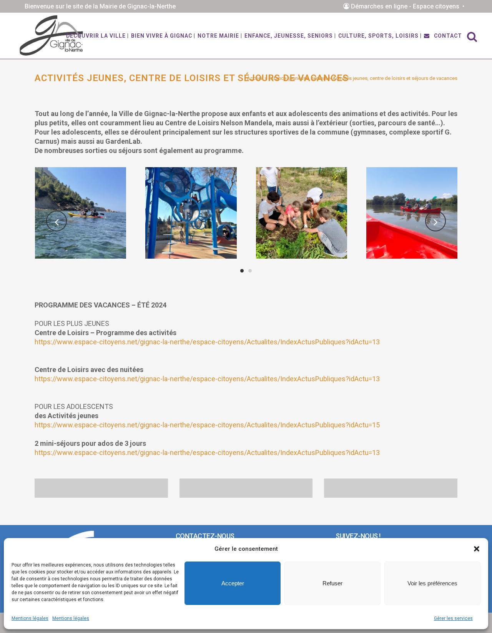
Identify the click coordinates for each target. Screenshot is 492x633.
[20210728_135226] (412, 213)
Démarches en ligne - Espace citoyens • (408, 6)
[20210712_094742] (301, 213)
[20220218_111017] (191, 213)
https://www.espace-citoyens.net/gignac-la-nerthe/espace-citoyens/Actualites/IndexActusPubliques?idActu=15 (207, 425)
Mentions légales (30, 618)
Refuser (332, 583)
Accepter (232, 583)
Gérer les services (453, 618)
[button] (476, 549)
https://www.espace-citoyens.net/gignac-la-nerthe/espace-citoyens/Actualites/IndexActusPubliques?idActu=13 (207, 342)
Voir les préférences (432, 583)
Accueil (255, 78)
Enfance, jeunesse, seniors (297, 78)
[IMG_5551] (80, 213)
